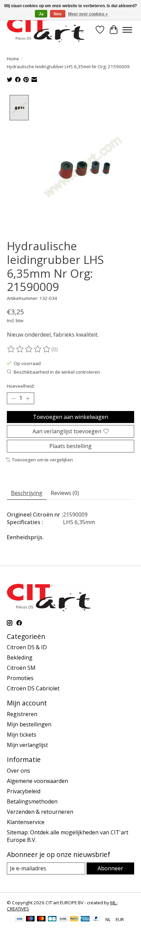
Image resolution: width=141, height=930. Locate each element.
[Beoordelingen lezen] (29, 349)
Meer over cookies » (88, 14)
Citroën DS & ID (27, 647)
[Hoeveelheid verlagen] (13, 398)
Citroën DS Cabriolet (33, 688)
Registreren (22, 714)
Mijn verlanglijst (27, 745)
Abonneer (110, 868)
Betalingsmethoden (32, 801)
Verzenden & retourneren (40, 812)
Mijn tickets (21, 734)
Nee (58, 14)
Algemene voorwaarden (37, 781)
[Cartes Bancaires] (52, 919)
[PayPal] (74, 919)
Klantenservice (25, 822)
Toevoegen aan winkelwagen (70, 417)
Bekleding (20, 657)
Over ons (18, 770)
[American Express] (85, 919)
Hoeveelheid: (21, 386)
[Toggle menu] (127, 30)
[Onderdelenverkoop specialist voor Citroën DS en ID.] (46, 30)
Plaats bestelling (70, 446)
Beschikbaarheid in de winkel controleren (57, 372)
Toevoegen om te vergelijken (42, 460)
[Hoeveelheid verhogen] (27, 398)
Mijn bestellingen (29, 724)
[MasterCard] (41, 919)
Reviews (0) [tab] (65, 493)
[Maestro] (30, 919)
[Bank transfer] (63, 919)
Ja (41, 14)
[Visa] (19, 919)
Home (13, 59)
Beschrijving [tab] (26, 493)
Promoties (20, 678)
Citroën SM (21, 668)
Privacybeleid (23, 791)
